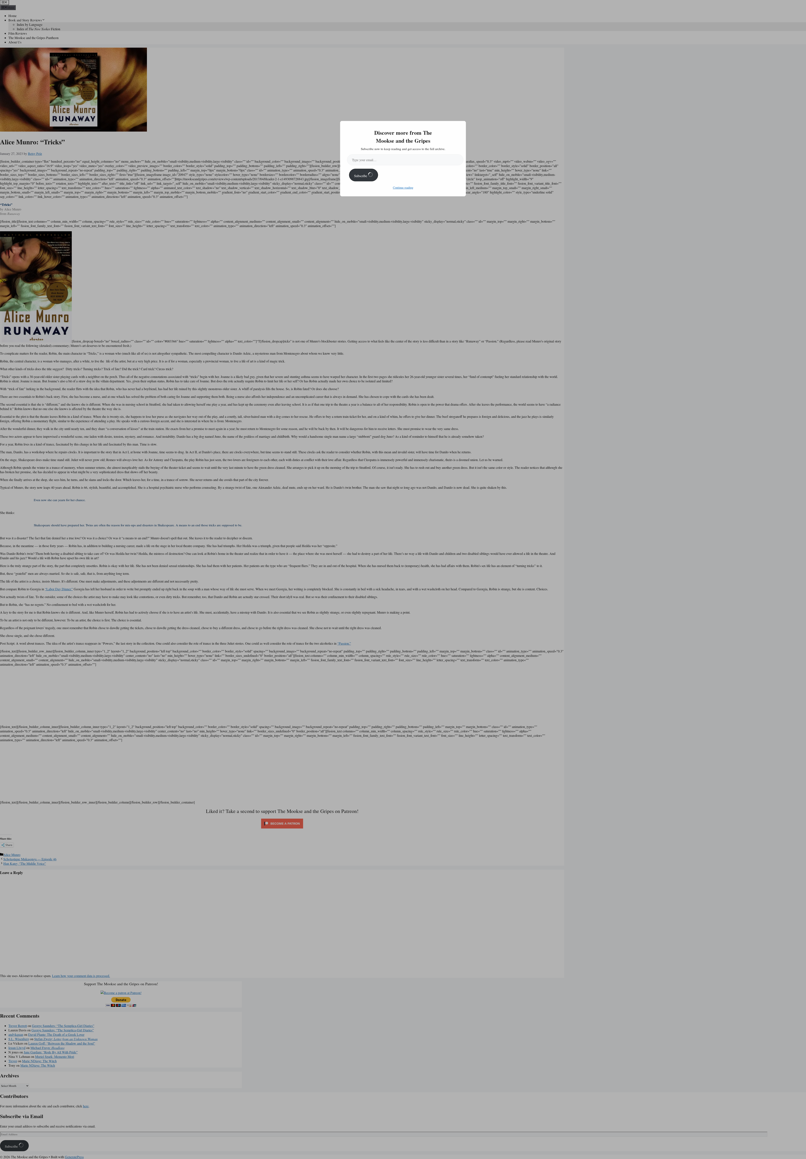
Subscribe (361, 176)
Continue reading (403, 187)
